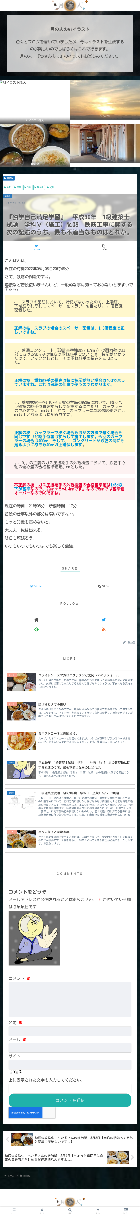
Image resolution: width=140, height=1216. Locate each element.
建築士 (40, 187)
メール (18, 1039)
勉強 (9, 187)
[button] (129, 623)
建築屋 (10, 178)
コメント (20, 978)
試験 (52, 187)
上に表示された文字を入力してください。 (47, 1080)
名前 (16, 1023)
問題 (19, 187)
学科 (29, 187)
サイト (15, 1056)
